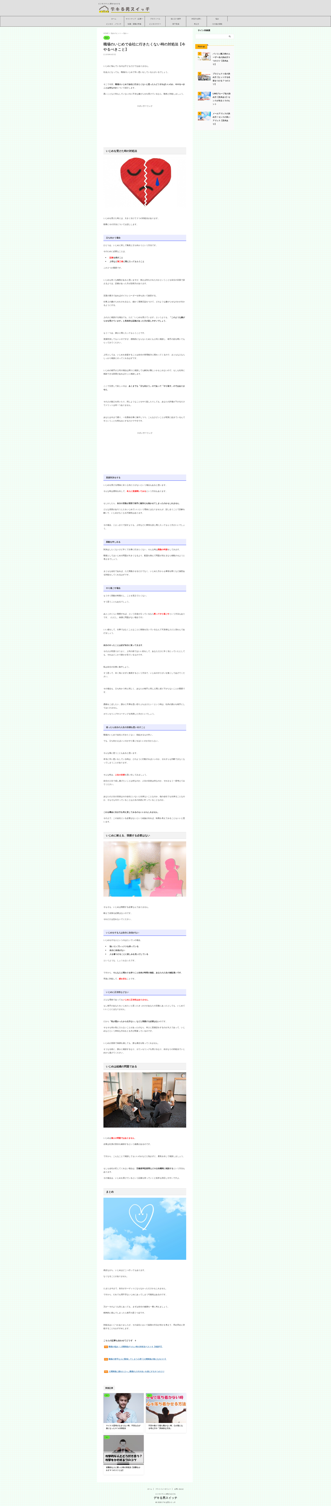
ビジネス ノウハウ (113, 24)
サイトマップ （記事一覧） (134, 19)
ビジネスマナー (155, 24)
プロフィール (155, 19)
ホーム (113, 19)
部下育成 (175, 24)
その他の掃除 (217, 24)
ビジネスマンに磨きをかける (165, 1494)
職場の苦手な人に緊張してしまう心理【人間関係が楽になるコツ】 (138, 1359)
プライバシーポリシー (163, 1489)
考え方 (196, 24)
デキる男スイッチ (165, 1497)
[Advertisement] (145, 126)
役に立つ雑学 (176, 19)
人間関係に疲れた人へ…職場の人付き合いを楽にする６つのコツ (136, 1371)
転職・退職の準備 (134, 24)
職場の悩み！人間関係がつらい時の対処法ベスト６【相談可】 (136, 1346)
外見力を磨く (196, 19)
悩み (217, 19)
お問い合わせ (179, 1489)
